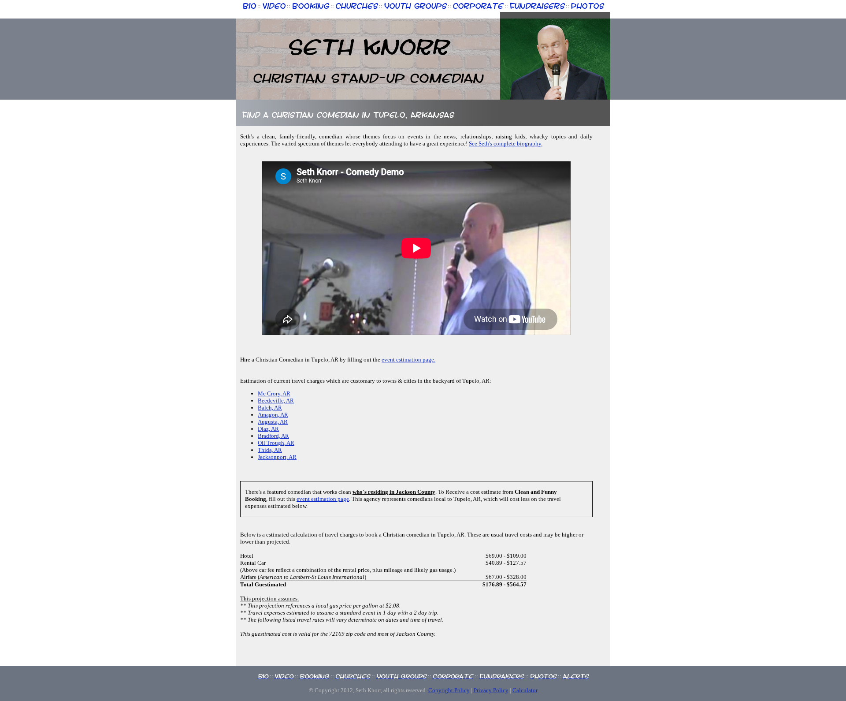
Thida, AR (270, 450)
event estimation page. (408, 359)
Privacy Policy (491, 690)
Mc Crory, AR (274, 393)
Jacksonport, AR (277, 457)
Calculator (525, 690)
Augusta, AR (273, 421)
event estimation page (323, 499)
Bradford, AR (273, 436)
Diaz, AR (268, 428)
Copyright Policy (449, 690)
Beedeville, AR (276, 400)
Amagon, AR (273, 414)
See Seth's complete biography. (505, 143)
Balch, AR (270, 407)
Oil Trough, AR (276, 443)
